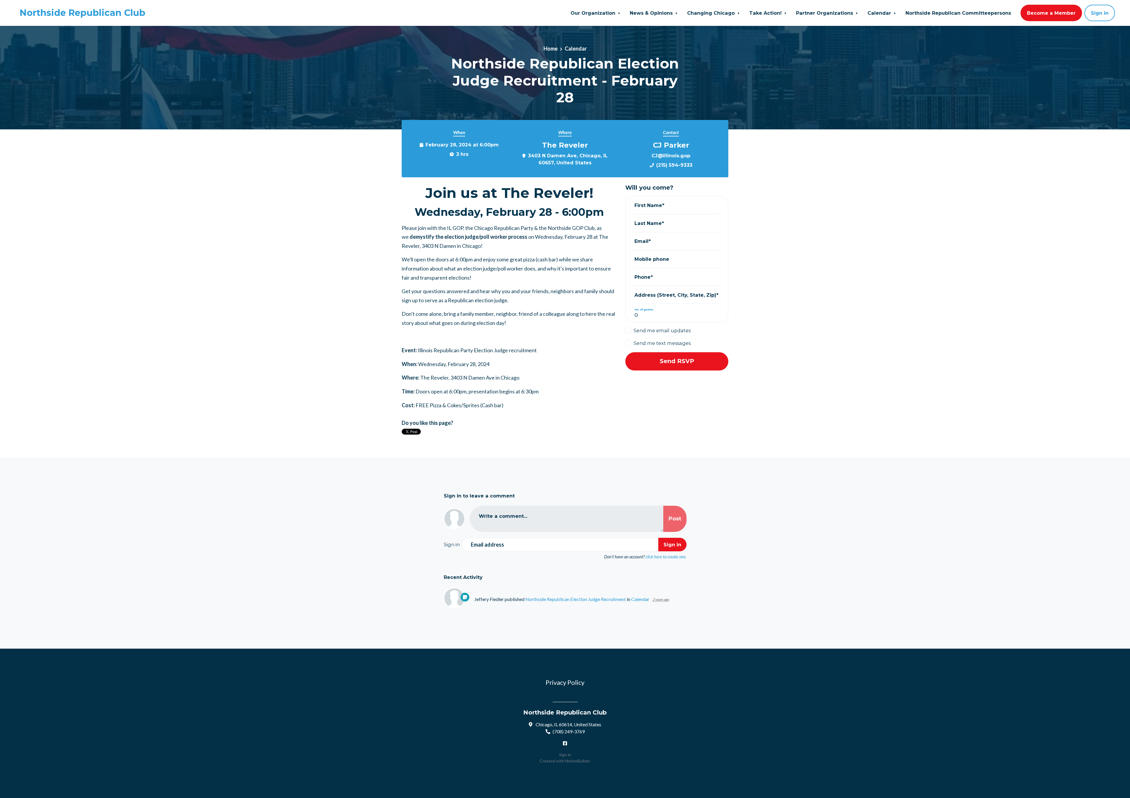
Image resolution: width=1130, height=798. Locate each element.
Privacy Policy (565, 682)
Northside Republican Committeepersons (958, 13)
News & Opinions (652, 13)
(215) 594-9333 (674, 165)
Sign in (1100, 13)
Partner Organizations (825, 13)
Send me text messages (662, 343)
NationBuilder (577, 760)
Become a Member (1051, 13)
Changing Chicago (711, 13)
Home (551, 48)
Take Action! (766, 13)
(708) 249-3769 (569, 731)
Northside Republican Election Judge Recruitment (575, 599)
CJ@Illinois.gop (671, 155)
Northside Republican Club (82, 13)
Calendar (880, 13)
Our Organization (594, 13)
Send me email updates (662, 330)
